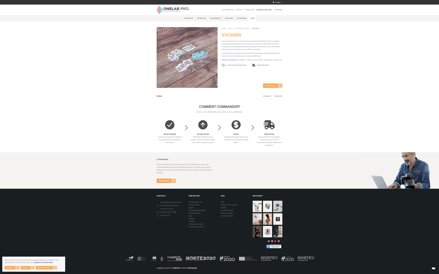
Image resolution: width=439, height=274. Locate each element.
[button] (277, 2)
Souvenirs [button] (229, 18)
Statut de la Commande (229, 205)
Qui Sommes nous (228, 10)
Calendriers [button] (242, 18)
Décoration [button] (201, 18)
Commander (278, 10)
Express (191, 208)
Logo (190, 216)
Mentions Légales (227, 213)
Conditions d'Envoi (263, 65)
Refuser (25, 268)
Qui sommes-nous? (195, 202)
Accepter (9, 268)
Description (267, 96)
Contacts (239, 10)
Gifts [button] (253, 18)
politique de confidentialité (43, 262)
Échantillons (249, 10)
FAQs (222, 202)
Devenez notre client (264, 10)
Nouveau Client (194, 205)
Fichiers (223, 208)
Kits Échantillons (194, 213)
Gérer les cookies (43, 268)
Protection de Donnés (196, 227)
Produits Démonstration (197, 210)
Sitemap (191, 218)
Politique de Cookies (196, 224)
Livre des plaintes (227, 216)
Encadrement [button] (215, 18)
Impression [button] (188, 18)
